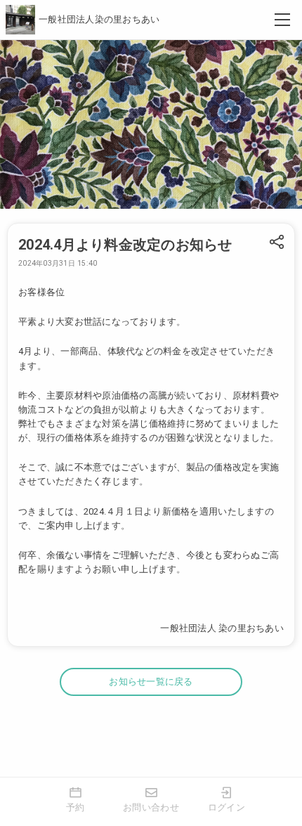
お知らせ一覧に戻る (150, 681)
